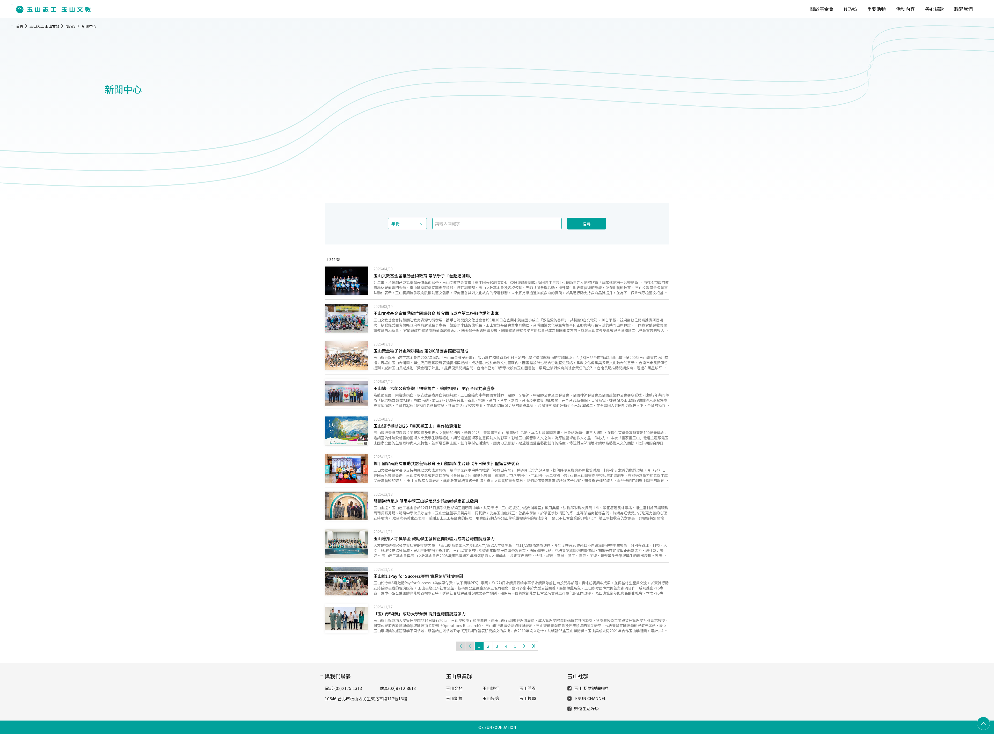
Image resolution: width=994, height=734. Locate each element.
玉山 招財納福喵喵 (591, 688)
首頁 (19, 26)
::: (12, 4)
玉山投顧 (527, 698)
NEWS (850, 8)
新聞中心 (89, 26)
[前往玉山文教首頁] (52, 9)
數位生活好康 (586, 708)
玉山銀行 (491, 688)
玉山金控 (454, 688)
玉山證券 (527, 688)
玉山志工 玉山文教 (44, 26)
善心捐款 (934, 8)
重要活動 (876, 8)
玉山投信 (491, 698)
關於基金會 (822, 8)
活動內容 (905, 8)
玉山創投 (454, 698)
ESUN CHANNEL (590, 698)
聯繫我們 (963, 8)
